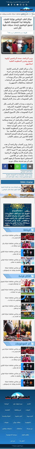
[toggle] (2, 9)
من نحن (13, 441)
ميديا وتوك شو (17, 404)
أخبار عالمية (18, 416)
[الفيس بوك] (11, 4)
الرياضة (23, 14)
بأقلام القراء (25, 435)
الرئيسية (29, 14)
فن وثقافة (18, 410)
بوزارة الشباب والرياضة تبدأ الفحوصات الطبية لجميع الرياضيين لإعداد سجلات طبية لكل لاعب (19, 176)
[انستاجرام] (20, 4)
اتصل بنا (22, 441)
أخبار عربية (30, 416)
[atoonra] (17, 196)
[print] (30, 166)
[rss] (26, 4)
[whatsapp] (17, 166)
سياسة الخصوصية (11, 435)
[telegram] (24, 166)
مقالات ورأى (16, 422)
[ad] (17, 226)
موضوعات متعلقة (26, 182)
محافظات (19, 428)
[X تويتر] (14, 4)
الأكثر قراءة (25, 276)
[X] (11, 166)
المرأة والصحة (6, 416)
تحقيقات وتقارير (7, 428)
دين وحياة (30, 428)
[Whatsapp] (23, 4)
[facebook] (5, 166)
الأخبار (29, 404)
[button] (2, 215)
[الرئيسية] (8, 4)
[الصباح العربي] (26, 9)
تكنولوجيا (28, 422)
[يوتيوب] (17, 4)
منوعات (6, 422)
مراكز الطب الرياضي (26, 171)
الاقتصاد (7, 410)
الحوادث (28, 410)
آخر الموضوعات (23, 343)
